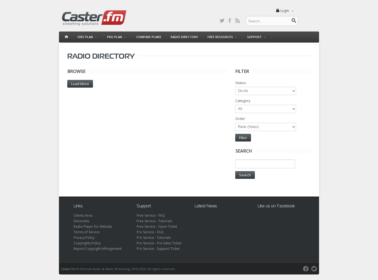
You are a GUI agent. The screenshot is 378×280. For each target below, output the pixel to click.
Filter (243, 137)
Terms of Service (87, 232)
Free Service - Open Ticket (157, 226)
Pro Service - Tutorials (154, 237)
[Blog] (237, 20)
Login (284, 10)
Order (240, 118)
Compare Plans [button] (148, 37)
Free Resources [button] (220, 37)
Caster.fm (68, 269)
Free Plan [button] (85, 37)
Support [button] (254, 37)
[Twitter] (222, 20)
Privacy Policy (84, 237)
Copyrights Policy (87, 243)
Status (240, 82)
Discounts (81, 221)
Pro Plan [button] (114, 37)
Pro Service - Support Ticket (158, 248)
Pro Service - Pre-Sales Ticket (159, 243)
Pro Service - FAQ (150, 232)
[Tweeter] (314, 269)
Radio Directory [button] (184, 37)
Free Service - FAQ (151, 215)
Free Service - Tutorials (154, 221)
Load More (80, 83)
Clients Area (83, 215)
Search (245, 174)
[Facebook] (229, 20)
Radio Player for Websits (93, 226)
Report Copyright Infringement (97, 248)
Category (242, 100)
